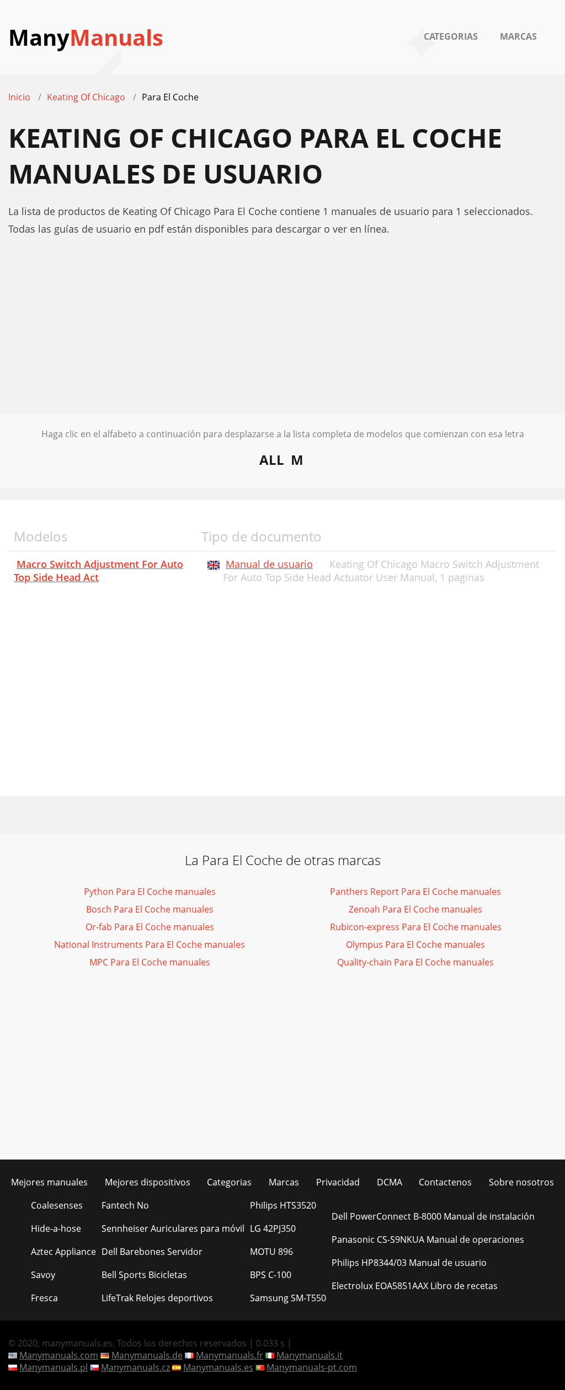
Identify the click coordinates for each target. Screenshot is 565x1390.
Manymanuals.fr (229, 1355)
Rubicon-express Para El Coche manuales (416, 927)
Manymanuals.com (58, 1355)
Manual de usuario (269, 564)
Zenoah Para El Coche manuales (415, 909)
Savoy (43, 1275)
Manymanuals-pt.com (311, 1367)
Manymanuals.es (218, 1367)
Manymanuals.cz (135, 1367)
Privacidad (338, 1182)
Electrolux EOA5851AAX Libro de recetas (415, 1286)
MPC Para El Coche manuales (149, 962)
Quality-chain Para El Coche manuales (415, 962)
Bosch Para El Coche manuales (150, 909)
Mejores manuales (49, 1182)
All (271, 460)
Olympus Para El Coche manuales (415, 944)
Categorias (451, 36)
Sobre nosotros (521, 1182)
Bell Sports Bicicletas (144, 1275)
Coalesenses (57, 1205)
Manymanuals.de (147, 1355)
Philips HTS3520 (283, 1205)
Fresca (44, 1298)
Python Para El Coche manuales (150, 891)
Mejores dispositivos (147, 1182)
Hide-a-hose (56, 1228)
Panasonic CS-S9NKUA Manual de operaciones (428, 1239)
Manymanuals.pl (53, 1367)
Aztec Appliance (63, 1252)
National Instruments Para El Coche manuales (149, 944)
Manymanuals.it (309, 1355)
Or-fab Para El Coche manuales (150, 927)
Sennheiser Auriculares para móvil (173, 1228)
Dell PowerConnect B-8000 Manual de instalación (433, 1216)
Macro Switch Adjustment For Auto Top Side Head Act (98, 570)
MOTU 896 (271, 1252)
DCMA (389, 1182)
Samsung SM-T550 (288, 1298)
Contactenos (445, 1182)
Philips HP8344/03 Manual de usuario (409, 1263)
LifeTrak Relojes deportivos (157, 1298)
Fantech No (125, 1205)
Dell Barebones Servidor (152, 1252)
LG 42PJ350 (273, 1228)
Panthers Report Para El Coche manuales (415, 891)
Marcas (518, 36)
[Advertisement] (282, 337)
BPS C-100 (270, 1275)
